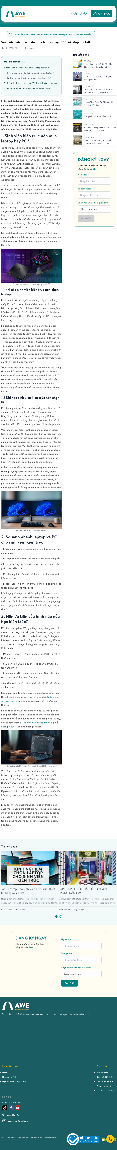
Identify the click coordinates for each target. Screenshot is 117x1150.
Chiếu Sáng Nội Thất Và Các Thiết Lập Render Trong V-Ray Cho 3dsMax (98, 91)
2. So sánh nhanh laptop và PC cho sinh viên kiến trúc (31, 83)
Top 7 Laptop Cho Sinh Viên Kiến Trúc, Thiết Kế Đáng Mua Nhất (28, 891)
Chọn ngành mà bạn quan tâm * (93, 202)
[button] (56, 916)
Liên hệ (5, 1072)
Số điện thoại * (85, 188)
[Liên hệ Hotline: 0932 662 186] (110, 1139)
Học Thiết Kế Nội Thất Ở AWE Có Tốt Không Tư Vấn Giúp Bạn (100, 129)
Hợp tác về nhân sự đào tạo (14, 1081)
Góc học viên (102, 1072)
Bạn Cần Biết (21, 34)
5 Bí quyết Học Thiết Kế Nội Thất (98, 116)
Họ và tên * (83, 174)
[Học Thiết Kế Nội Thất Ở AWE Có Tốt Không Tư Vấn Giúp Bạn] (77, 127)
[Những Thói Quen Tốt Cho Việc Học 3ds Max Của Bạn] (77, 101)
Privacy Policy (36, 1137)
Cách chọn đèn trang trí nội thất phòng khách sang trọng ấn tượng (98, 142)
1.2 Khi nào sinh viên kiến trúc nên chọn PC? (29, 77)
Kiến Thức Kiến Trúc (105, 1081)
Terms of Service (51, 1137)
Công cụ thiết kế (104, 1086)
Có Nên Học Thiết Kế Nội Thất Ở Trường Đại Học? (98, 78)
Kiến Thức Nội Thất (105, 1077)
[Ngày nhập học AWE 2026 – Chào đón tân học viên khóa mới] (77, 63)
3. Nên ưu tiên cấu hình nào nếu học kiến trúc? (27, 88)
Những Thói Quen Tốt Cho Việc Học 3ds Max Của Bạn (99, 103)
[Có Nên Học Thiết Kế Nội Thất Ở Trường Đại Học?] (77, 76)
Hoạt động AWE (9, 1077)
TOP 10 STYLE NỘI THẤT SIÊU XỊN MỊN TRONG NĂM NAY (82, 891)
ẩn (23, 61)
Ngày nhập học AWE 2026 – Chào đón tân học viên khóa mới (99, 65)
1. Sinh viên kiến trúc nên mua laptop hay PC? (26, 67)
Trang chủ (10, 34)
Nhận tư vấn (79, 13)
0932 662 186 (13, 1114)
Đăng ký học (101, 13)
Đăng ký (86, 218)
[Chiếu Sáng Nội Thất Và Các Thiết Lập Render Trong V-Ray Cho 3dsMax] (77, 89)
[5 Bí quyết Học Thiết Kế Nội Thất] (77, 114)
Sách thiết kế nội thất (106, 1090)
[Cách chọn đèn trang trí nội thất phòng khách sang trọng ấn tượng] (77, 140)
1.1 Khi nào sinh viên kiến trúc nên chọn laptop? (30, 72)
